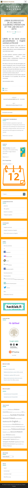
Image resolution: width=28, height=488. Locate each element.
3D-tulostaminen (5, 409)
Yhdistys (5, 446)
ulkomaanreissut (11, 444)
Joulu (19, 421)
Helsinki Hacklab (7, 2)
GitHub (10, 265)
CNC (22, 412)
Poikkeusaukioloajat (18, 429)
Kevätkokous (16, 424)
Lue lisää (10, 135)
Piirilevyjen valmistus (7, 429)
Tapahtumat (17, 442)
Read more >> (6, 157)
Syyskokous (17, 437)
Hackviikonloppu (18, 418)
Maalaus (14, 426)
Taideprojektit (6, 439)
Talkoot (18, 439)
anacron (18, 31)
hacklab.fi (7, 388)
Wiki (5, 291)
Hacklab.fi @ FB (9, 269)
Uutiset (6, 88)
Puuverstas (8, 432)
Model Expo (19, 426)
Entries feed (6, 471)
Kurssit (8, 426)
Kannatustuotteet (8, 273)
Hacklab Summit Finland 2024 (11, 394)
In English (14, 421)
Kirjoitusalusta (7, 276)
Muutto (23, 426)
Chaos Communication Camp (17, 412)
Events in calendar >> (8, 163)
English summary (8, 227)
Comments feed (7, 474)
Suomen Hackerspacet (11, 283)
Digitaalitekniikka (7, 415)
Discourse (7, 364)
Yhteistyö (9, 446)
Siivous (5, 90)
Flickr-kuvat (9, 256)
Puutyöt (4, 432)
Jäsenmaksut (5, 424)
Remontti (14, 432)
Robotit (20, 432)
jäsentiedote (10, 424)
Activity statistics (8, 245)
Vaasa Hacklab (18, 444)
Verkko (22, 444)
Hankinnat (6, 421)
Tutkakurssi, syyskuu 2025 (10, 375)
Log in (5, 468)
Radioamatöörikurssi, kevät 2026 (11, 372)
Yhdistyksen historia (8, 294)
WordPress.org (7, 477)
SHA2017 (4, 434)
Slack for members (8, 211)
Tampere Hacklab (8, 442)
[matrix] (6, 206)
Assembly (6, 412)
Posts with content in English (11, 233)
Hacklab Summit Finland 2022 (11, 397)
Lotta (11, 426)
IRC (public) (6, 208)
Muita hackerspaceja (19, 279)
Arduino (16, 409)
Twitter (8, 287)
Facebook (8, 252)
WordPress (18, 484)
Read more (5, 135)
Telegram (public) (8, 214)
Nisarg (14, 486)
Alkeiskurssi (11, 409)
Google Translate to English (10, 230)
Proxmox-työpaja (8, 369)
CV (4, 248)
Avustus (10, 412)
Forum (7, 261)
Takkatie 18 (13, 439)
